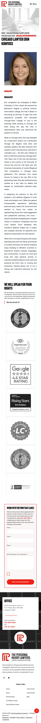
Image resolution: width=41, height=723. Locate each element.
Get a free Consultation (20, 582)
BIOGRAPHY (8, 91)
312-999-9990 (25, 518)
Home (3, 33)
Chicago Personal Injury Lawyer (17, 33)
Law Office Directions (11, 615)
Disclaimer (5, 717)
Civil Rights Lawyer (12, 700)
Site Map (12, 717)
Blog (28, 696)
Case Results (31, 692)
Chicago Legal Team (8, 35)
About (8, 692)
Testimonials (30, 689)
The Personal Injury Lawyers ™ (20, 713)
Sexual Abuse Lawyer (12, 704)
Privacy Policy (20, 717)
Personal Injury (10, 696)
